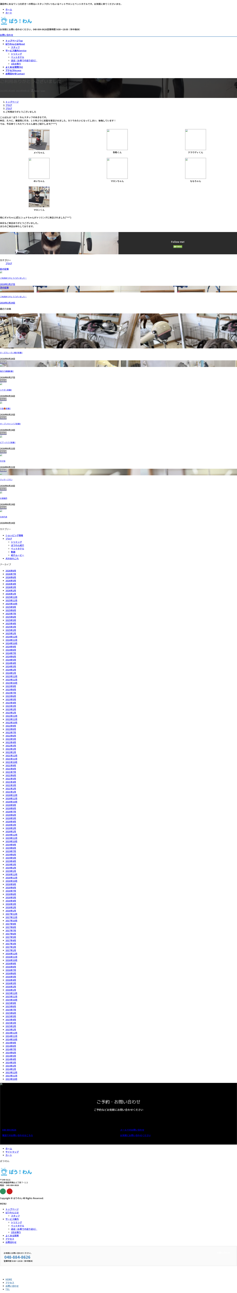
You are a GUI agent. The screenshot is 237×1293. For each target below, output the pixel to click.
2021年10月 (11, 762)
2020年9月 (10, 805)
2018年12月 (11, 874)
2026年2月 (10, 590)
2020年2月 (10, 828)
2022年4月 (10, 742)
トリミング (16, 53)
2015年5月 (10, 1016)
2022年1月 (10, 752)
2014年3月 (10, 1062)
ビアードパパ (7, 442)
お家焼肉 (3, 498)
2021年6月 (10, 775)
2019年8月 (10, 848)
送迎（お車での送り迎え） (24, 60)
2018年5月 (10, 897)
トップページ (12, 1209)
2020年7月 (10, 811)
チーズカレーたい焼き (11, 352)
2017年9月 (10, 923)
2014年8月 (10, 1046)
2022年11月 (11, 719)
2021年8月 (10, 768)
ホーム (8, 9)
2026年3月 (10, 587)
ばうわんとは (12, 1212)
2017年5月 (10, 937)
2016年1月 (10, 990)
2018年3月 (10, 904)
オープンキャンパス (10, 424)
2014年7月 (10, 1049)
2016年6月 (10, 973)
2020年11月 (11, 798)
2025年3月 (10, 626)
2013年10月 (11, 1079)
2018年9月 (10, 884)
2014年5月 (10, 1056)
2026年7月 (10, 574)
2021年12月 (11, 755)
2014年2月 (10, 1065)
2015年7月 (10, 1009)
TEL (7, 1289)
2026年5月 (10, 580)
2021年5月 (10, 778)
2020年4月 (10, 821)
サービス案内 (12, 1219)
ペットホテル (17, 57)
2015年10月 (11, 999)
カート (8, 12)
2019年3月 (10, 864)
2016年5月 (10, 976)
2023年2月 (10, 709)
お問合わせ (10, 1242)
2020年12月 (11, 795)
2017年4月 (10, 940)
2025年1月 (10, 633)
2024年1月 (10, 673)
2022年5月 (10, 739)
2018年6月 (10, 894)
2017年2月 (10, 947)
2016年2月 (10, 986)
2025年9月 (10, 607)
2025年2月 (10, 630)
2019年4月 (10, 861)
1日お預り (16, 63)
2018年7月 (10, 890)
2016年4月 (10, 980)
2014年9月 (10, 1042)
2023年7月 (10, 692)
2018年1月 (10, 910)
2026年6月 (10, 577)
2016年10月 (11, 960)
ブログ (8, 263)
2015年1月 (10, 1029)
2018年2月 (10, 907)
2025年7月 (10, 613)
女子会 (2, 461)
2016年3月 (10, 983)
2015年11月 (11, 996)
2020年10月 (11, 801)
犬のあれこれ (12, 558)
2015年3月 (10, 1023)
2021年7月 (10, 772)
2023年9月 (10, 686)
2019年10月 (11, 841)
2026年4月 (10, 584)
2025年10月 (11, 603)
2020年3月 (10, 824)
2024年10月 (11, 643)
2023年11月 (11, 679)
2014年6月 (10, 1052)
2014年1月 (10, 1069)
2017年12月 (11, 914)
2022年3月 (10, 745)
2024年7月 (10, 653)
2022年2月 (10, 749)
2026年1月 (10, 593)
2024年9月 (10, 646)
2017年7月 (10, 930)
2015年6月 (10, 1013)
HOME (8, 1279)
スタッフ (15, 47)
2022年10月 (11, 722)
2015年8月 (10, 1006)
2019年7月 (10, 851)
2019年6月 (10, 854)
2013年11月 (11, 1075)
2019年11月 (11, 838)
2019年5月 (10, 857)
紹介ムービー (17, 555)
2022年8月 (10, 729)
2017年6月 (10, 933)
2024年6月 (10, 656)
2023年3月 (10, 706)
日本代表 (3, 517)
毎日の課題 (7, 371)
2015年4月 (10, 1019)
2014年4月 (10, 1059)
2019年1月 (10, 871)
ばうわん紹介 (17, 545)
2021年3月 (10, 785)
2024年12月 (11, 636)
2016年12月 (11, 953)
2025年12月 (11, 597)
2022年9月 (10, 725)
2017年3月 (10, 943)
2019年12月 (11, 834)
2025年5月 (10, 620)
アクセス (9, 1238)
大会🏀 (5, 408)
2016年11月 (11, 957)
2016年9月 (10, 963)
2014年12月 (11, 1032)
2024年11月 (11, 640)
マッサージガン (6, 479)
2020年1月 (10, 831)
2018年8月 (10, 887)
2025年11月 (11, 600)
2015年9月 (10, 1003)
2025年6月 (10, 617)
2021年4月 (10, 782)
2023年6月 (10, 696)
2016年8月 (10, 966)
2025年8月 (10, 610)
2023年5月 (10, 699)
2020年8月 (10, 808)
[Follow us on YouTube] (9, 1191)
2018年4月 (10, 900)
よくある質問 (12, 1235)
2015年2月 (10, 1026)
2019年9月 (10, 844)
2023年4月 (10, 702)
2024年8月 (10, 650)
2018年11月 (11, 877)
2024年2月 (10, 669)
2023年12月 (11, 676)
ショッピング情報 (14, 535)
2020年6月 (10, 815)
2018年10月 (11, 881)
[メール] (3, 1191)
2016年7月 (10, 970)
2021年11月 (11, 758)
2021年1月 (10, 791)
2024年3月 (10, 666)
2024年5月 (10, 659)
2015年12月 (11, 993)
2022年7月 (10, 732)
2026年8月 (10, 570)
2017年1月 (10, 950)
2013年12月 (11, 1072)
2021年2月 (10, 788)
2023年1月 (10, 712)
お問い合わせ (6, 34)
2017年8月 (10, 927)
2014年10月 (11, 1039)
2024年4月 (10, 663)
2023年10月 (11, 683)
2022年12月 (11, 716)
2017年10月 (11, 920)
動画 (13, 551)
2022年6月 (10, 735)
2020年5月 (10, 818)
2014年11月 (11, 1036)
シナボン (6, 390)
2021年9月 (10, 765)
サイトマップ (12, 1151)
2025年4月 (10, 623)
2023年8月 (10, 689)
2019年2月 (10, 867)
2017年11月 (11, 917)
